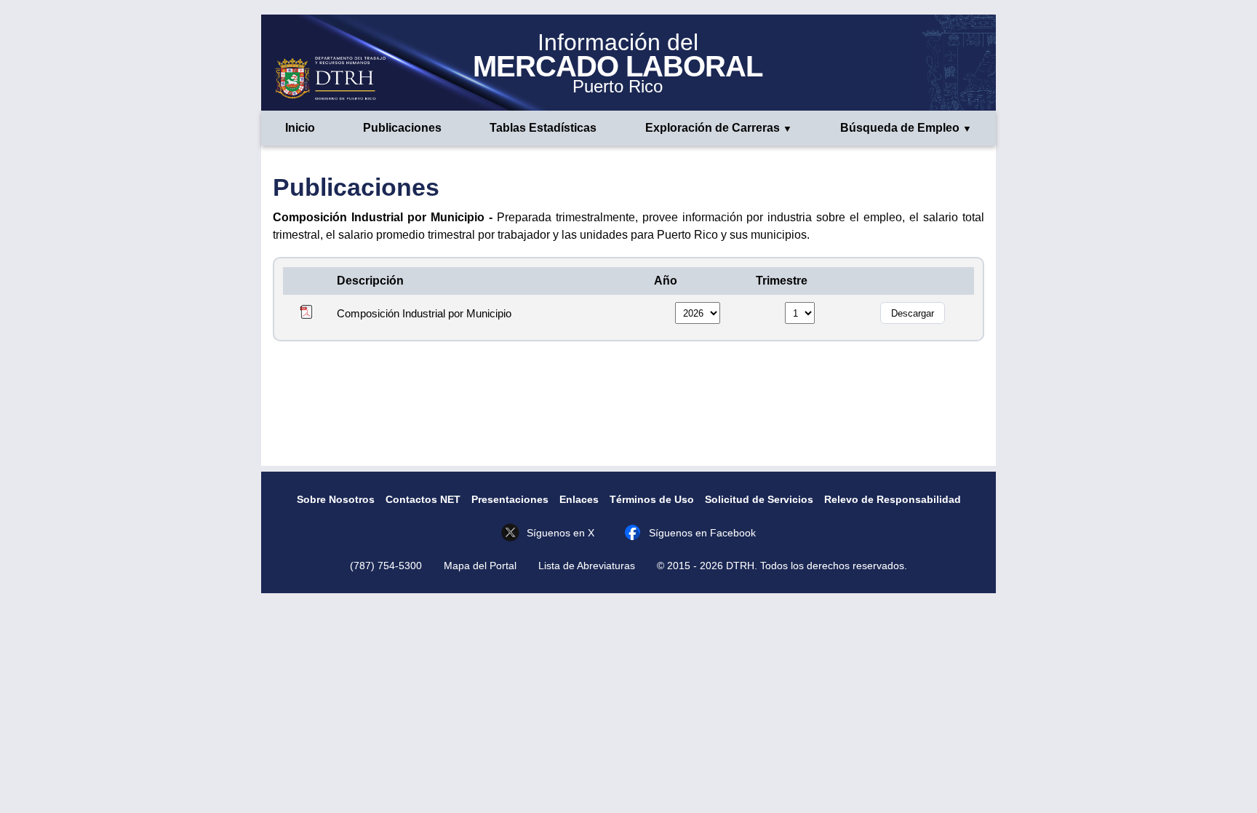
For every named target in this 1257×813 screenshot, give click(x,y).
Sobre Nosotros (336, 499)
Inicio (300, 128)
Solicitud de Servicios (759, 499)
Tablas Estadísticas (543, 128)
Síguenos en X (560, 533)
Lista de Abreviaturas (586, 565)
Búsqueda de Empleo (899, 128)
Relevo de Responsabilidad (892, 499)
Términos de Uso (652, 499)
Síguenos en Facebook (702, 533)
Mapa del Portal (480, 565)
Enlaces (579, 499)
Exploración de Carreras (712, 128)
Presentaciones (509, 499)
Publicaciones (402, 128)
